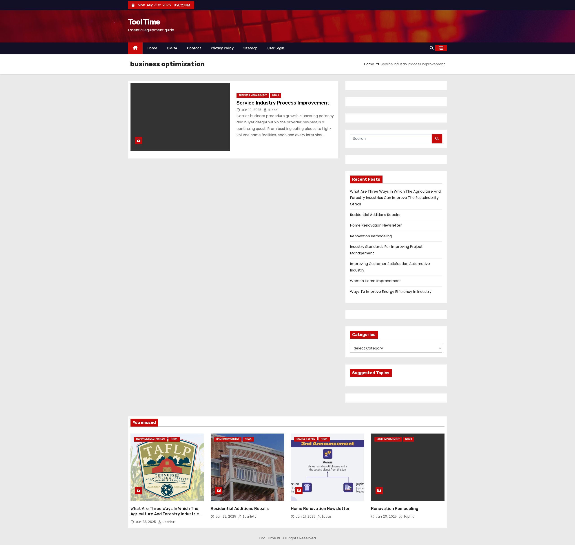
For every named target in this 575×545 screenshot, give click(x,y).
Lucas (272, 110)
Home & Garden (305, 439)
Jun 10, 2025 (251, 110)
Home (152, 48)
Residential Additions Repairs (375, 214)
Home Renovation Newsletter (376, 225)
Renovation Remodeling (371, 236)
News (275, 95)
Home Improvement (227, 439)
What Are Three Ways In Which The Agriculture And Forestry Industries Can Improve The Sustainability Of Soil (395, 198)
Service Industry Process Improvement (283, 103)
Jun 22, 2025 (226, 516)
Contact (194, 48)
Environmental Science (150, 439)
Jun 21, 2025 (306, 516)
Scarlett (168, 522)
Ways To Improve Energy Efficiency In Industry (390, 291)
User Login (276, 48)
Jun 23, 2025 (146, 522)
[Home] (135, 48)
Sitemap (250, 48)
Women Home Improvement (375, 280)
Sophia (408, 516)
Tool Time (144, 22)
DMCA (172, 48)
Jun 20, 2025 (387, 516)
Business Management (253, 95)
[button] (431, 48)
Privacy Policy (222, 48)
